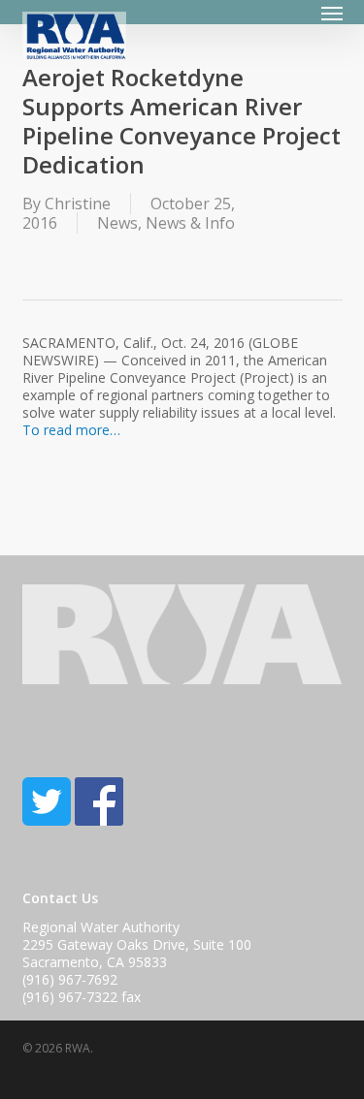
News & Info (190, 223)
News (117, 223)
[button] (332, 12)
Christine (78, 203)
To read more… (71, 430)
